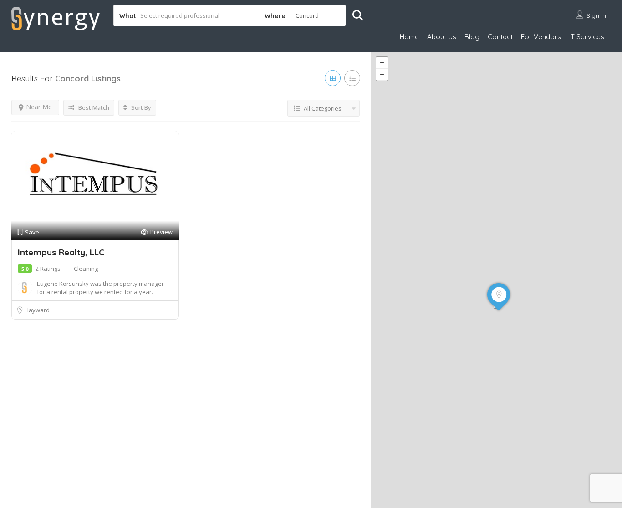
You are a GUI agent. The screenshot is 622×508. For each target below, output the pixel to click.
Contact (500, 36)
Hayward (37, 310)
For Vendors (541, 36)
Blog (471, 36)
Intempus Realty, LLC (61, 252)
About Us (441, 36)
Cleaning (86, 268)
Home (409, 36)
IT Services (586, 36)
